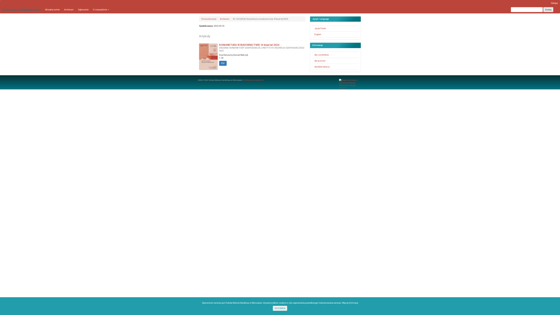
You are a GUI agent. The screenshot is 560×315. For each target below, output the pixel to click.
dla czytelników (321, 55)
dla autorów (320, 61)
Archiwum (69, 9)
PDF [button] (223, 63)
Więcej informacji (350, 303)
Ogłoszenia (83, 9)
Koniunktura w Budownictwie (21, 10)
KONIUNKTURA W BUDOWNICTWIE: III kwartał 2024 (261, 47)
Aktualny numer (52, 9)
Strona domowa (208, 19)
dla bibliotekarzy (322, 67)
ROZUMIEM (280, 308)
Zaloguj (554, 3)
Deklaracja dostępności (254, 80)
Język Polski (320, 28)
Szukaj (548, 9)
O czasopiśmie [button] (100, 9)
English (317, 34)
